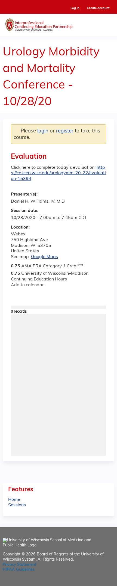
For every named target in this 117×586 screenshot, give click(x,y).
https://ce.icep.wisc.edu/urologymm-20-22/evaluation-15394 (58, 173)
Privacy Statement (19, 565)
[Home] (58, 23)
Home (14, 500)
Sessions (17, 505)
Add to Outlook (54, 294)
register (64, 131)
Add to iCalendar (41, 294)
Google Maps (44, 257)
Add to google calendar (16, 294)
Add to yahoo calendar (28, 294)
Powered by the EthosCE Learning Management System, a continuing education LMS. (95, 582)
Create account (98, 8)
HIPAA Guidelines (19, 570)
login (42, 131)
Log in (74, 8)
